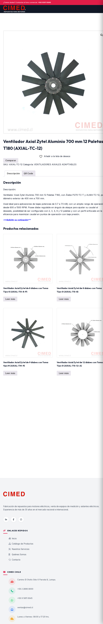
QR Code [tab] (28, 173)
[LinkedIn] (6, 519)
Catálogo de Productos (22, 543)
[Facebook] (13, 519)
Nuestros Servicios (20, 549)
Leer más (10, 299)
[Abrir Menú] (101, 9)
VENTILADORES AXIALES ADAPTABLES (55, 164)
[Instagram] (21, 519)
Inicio (14, 538)
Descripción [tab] (13, 173)
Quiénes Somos (18, 554)
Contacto (15, 559)
